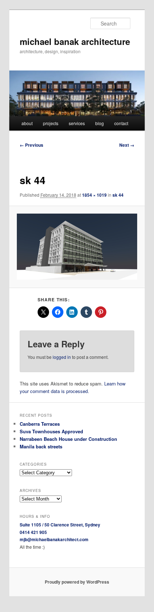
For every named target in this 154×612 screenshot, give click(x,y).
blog (99, 123)
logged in (62, 357)
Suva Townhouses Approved (51, 431)
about (27, 123)
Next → (126, 145)
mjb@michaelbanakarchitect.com (54, 539)
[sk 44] (77, 247)
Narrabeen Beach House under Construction (68, 438)
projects (50, 123)
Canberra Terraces (40, 423)
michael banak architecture (75, 41)
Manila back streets (41, 446)
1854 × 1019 (94, 195)
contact (121, 123)
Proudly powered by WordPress (77, 582)
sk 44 (118, 195)
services (77, 123)
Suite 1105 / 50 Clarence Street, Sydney (60, 524)
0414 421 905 (33, 532)
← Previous (31, 145)
